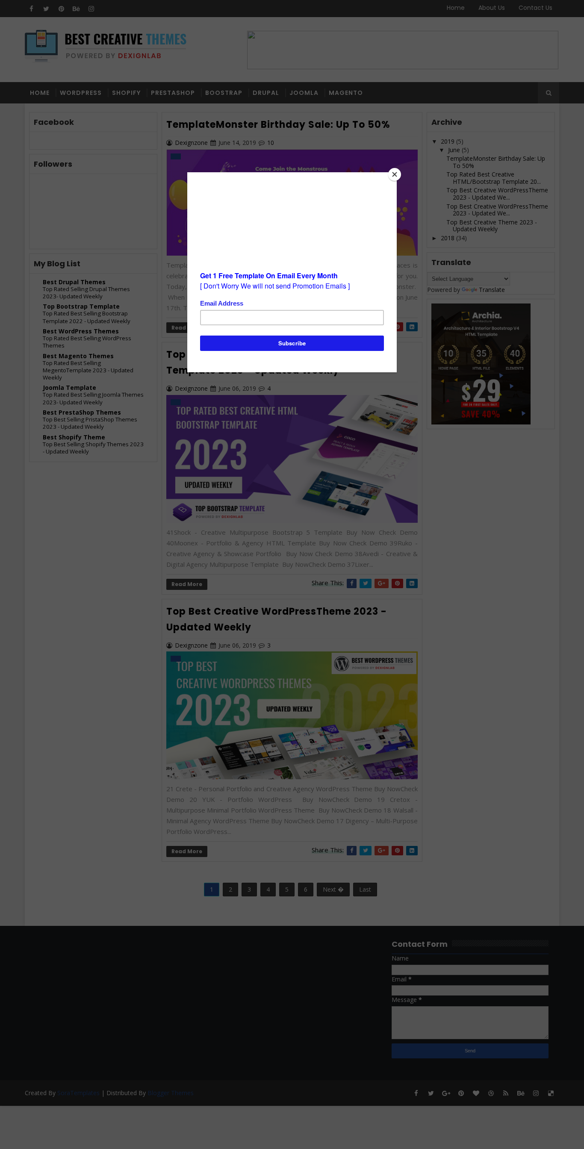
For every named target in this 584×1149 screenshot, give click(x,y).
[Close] (394, 174)
